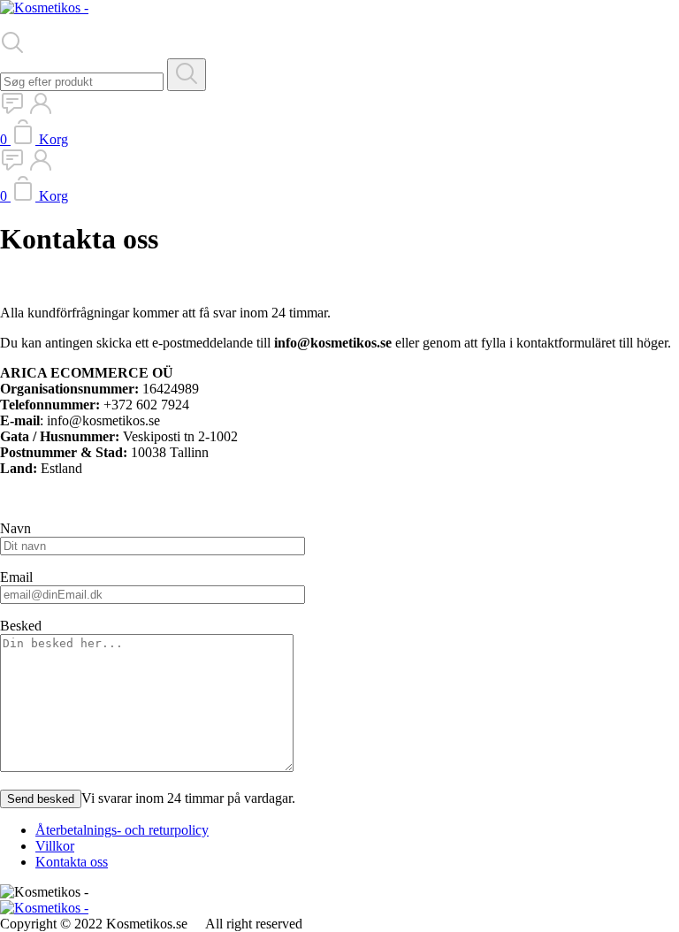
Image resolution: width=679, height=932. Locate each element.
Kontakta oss (71, 861)
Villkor (54, 845)
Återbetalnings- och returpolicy (122, 829)
